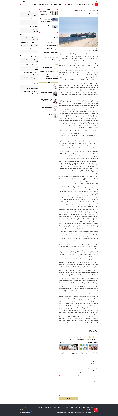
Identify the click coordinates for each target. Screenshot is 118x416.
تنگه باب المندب (93, 339)
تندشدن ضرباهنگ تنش (93, 370)
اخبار (92, 4)
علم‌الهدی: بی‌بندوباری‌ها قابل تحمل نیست (50, 52)
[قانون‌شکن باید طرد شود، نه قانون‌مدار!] (55, 26)
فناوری (43, 4)
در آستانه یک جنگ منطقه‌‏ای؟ (92, 368)
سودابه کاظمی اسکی (47, 95)
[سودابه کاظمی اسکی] (55, 94)
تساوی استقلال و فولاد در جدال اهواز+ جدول (30, 19)
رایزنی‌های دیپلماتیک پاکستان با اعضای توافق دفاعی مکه (28, 42)
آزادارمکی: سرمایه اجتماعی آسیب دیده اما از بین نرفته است (48, 71)
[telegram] (62, 49)
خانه (97, 10)
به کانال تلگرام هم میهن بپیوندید (92, 330)
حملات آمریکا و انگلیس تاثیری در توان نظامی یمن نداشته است (87, 364)
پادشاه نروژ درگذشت (54, 64)
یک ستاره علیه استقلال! (53, 62)
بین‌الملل (64, 4)
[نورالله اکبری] (55, 101)
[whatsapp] (59, 49)
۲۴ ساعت (81, 4)
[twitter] (61, 49)
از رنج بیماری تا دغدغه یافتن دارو (52, 45)
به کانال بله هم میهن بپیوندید (92, 331)
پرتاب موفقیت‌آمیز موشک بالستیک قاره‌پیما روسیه (30, 48)
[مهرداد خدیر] (55, 115)
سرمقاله (89, 4)
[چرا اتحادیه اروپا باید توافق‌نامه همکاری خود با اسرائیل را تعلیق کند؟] (55, 20)
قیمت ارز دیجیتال (35, 97)
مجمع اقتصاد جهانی (80, 339)
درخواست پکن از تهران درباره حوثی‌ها (91, 362)
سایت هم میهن (75, 412)
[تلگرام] (23, 1)
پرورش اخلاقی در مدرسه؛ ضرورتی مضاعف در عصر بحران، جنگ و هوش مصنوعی (46, 100)
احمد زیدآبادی (48, 88)
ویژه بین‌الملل (49, 9)
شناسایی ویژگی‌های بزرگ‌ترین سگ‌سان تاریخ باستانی (29, 45)
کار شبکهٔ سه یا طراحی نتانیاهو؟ (52, 35)
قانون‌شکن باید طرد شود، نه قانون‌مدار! (46, 25)
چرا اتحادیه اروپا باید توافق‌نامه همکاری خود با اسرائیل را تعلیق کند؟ (46, 19)
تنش (87, 339)
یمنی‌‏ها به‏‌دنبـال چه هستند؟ (92, 366)
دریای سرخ (64, 337)
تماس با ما (86, 1)
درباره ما (82, 1)
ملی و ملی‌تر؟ (55, 37)
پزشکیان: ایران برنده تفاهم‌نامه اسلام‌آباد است (30, 26)
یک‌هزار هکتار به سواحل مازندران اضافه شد (50, 74)
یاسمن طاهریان (79, 337)
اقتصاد (73, 4)
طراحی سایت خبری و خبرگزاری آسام (25, 412)
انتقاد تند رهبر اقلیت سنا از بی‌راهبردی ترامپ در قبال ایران (28, 64)
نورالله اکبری (48, 103)
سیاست (77, 4)
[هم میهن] (96, 4)
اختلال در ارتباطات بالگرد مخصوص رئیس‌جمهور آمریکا (29, 52)
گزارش (52, 4)
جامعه (60, 4)
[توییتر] (20, 1)
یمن (91, 337)
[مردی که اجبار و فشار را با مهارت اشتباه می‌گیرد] (55, 13)
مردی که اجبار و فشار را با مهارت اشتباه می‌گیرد (46, 12)
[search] (20, 4)
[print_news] (59, 10)
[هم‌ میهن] (96, 410)
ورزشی (39, 4)
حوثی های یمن (71, 337)
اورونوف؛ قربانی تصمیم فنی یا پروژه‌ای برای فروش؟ (49, 55)
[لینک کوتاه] (61, 10)
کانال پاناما (71, 339)
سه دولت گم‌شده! (54, 40)
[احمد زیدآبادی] (55, 86)
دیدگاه (68, 398)
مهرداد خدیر (48, 116)
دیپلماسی (68, 4)
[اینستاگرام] (21, 1)
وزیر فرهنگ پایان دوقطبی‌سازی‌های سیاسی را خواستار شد (28, 34)
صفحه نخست (91, 1)
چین (95, 337)
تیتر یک (85, 4)
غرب (86, 337)
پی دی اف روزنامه (34, 4)
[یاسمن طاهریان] (96, 49)
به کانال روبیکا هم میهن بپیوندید (92, 333)
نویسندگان (78, 1)
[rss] (24, 1)
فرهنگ (56, 4)
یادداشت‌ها (47, 4)
